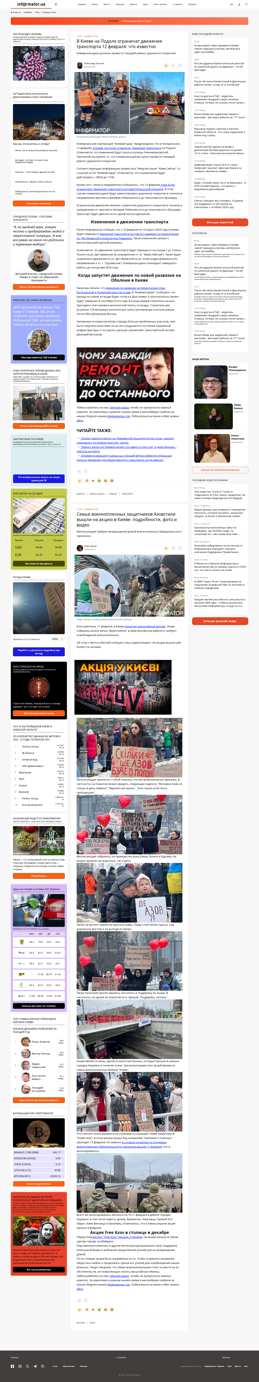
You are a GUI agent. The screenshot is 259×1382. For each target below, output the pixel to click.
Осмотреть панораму (39, 203)
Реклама (192, 4)
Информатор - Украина (214, 1366)
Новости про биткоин (39, 1183)
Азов (92, 1322)
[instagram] (20, 1366)
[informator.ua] (31, 4)
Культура (120, 4)
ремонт (113, 494)
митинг (81, 1322)
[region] (39, 646)
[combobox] (58, 639)
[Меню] (56, 4)
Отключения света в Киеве (137, 21)
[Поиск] (246, 4)
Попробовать (38, 875)
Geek (229, 1366)
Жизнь (95, 4)
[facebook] (12, 1366)
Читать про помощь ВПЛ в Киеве (39, 425)
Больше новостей (220, 222)
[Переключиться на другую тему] (239, 4)
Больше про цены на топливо (39, 1005)
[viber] (42, 1366)
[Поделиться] (173, 65)
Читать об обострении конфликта (38, 286)
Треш (145, 4)
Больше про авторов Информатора (220, 470)
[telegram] (35, 1366)
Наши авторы (69, 1366)
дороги (81, 494)
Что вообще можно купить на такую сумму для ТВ (39, 479)
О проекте (178, 4)
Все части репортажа (39, 1269)
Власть (107, 4)
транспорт (127, 494)
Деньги (133, 4)
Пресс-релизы (160, 4)
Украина (82, 4)
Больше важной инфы (220, 621)
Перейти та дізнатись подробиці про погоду (39, 652)
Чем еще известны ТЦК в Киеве (39, 357)
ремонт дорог (97, 494)
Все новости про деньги (38, 563)
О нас (55, 1366)
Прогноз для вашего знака (39, 713)
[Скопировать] (179, 65)
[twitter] (27, 1366)
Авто (246, 1366)
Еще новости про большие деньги (38, 1100)
